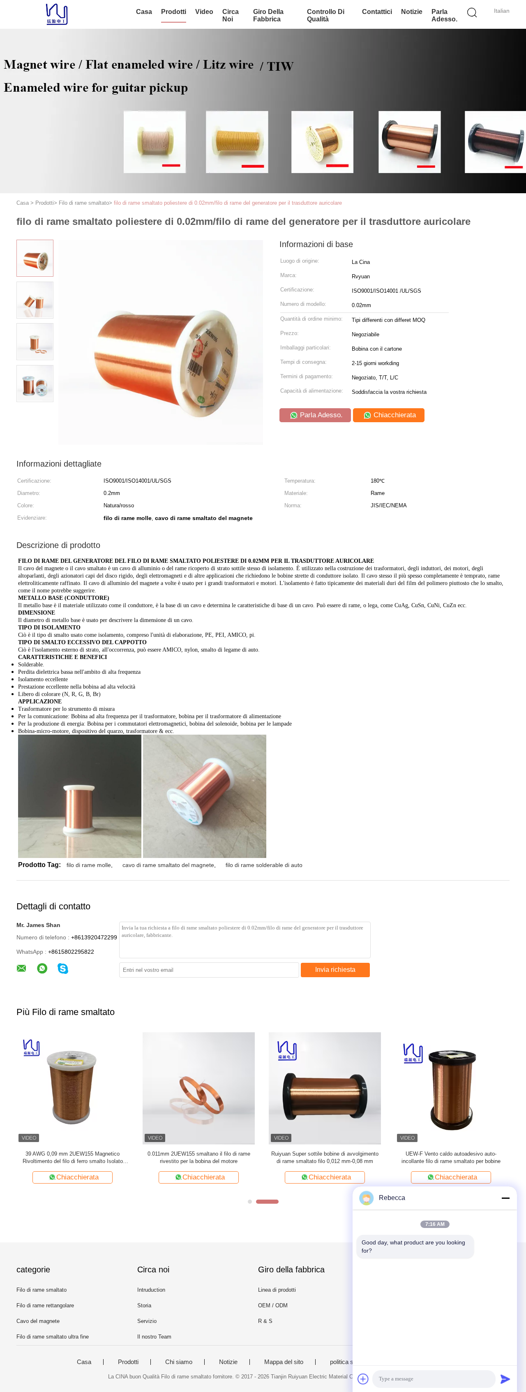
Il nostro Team (154, 1337)
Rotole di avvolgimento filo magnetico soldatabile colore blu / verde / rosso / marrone (140, 1157)
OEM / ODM (273, 1305)
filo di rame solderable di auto (264, 865)
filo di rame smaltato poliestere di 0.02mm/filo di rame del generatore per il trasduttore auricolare (228, 203)
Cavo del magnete (38, 1321)
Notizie (411, 11)
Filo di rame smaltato (41, 1290)
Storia (144, 1305)
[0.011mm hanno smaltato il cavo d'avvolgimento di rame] (392, 1088)
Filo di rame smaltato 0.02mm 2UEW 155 (266, 1154)
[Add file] (363, 1379)
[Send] (505, 1379)
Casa (144, 11)
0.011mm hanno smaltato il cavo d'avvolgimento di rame (392, 1157)
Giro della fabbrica (268, 15)
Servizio (147, 1321)
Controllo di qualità (325, 15)
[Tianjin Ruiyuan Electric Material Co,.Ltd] (56, 14)
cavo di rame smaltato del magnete (168, 865)
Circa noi (230, 15)
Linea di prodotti (277, 1290)
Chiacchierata (393, 415)
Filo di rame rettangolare (45, 1305)
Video (204, 11)
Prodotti (173, 11)
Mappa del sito (283, 1362)
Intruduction (151, 1290)
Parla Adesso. (444, 15)
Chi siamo (178, 1362)
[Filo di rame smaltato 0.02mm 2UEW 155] (266, 1088)
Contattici (377, 11)
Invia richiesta (335, 969)
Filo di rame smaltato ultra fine (52, 1337)
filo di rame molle (89, 865)
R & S (265, 1321)
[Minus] (505, 1198)
